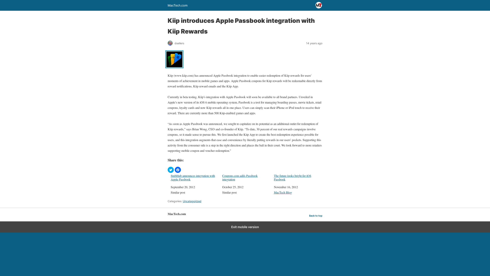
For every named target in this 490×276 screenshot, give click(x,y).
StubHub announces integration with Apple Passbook (193, 177)
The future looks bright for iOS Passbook (292, 177)
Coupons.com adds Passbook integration (240, 177)
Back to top (315, 215)
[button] (171, 170)
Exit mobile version (245, 227)
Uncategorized (192, 201)
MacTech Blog (283, 192)
